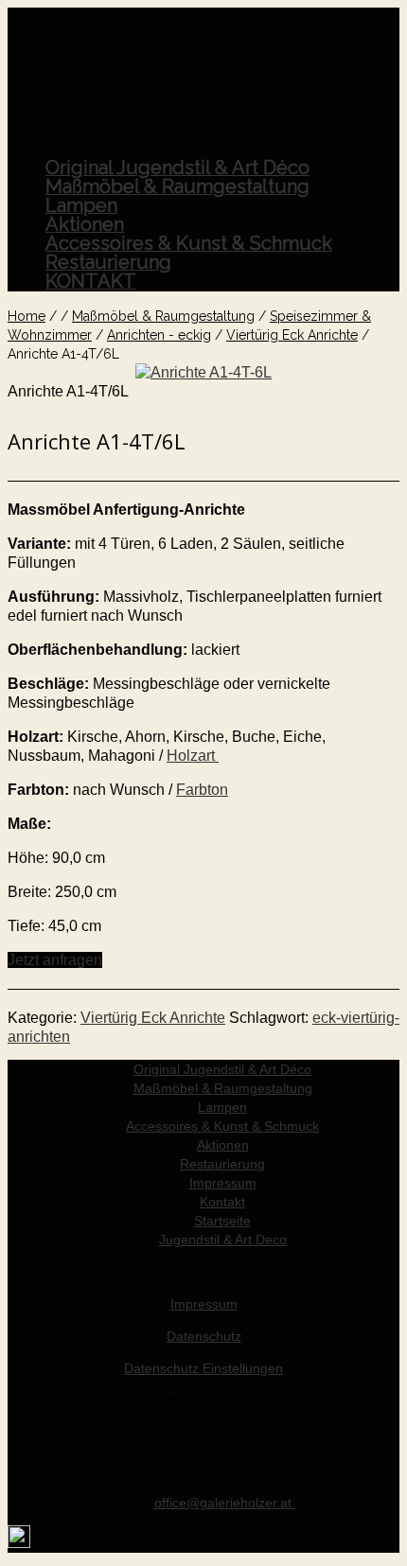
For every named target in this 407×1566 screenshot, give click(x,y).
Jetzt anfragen (55, 960)
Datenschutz (204, 1336)
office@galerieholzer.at (224, 1502)
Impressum (204, 1303)
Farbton (202, 790)
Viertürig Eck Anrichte (152, 1018)
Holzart (193, 756)
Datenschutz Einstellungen (203, 1368)
